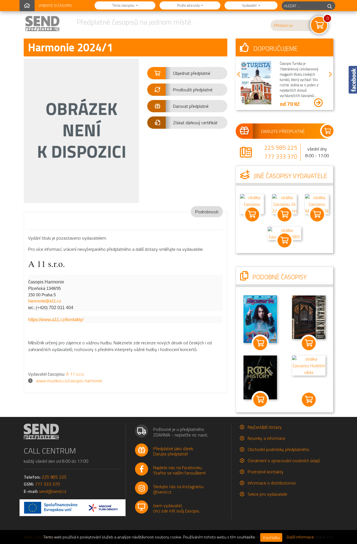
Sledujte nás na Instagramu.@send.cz (178, 489)
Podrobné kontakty (265, 471)
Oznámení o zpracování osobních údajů (284, 460)
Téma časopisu (123, 5)
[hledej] (329, 5)
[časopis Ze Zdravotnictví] (284, 203)
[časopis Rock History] (260, 377)
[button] (187, 73)
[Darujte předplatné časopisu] (284, 131)
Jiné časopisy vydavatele (289, 176)
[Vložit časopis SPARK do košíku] (260, 343)
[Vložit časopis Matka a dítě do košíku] (317, 214)
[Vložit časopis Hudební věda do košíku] (308, 400)
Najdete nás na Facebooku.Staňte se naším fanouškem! (179, 470)
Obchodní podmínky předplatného (278, 449)
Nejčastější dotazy (265, 427)
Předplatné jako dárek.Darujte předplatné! (173, 451)
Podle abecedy (189, 5)
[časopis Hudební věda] (308, 365)
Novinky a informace (266, 438)
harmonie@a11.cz (44, 301)
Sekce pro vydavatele (267, 494)
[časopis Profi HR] (252, 203)
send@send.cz (52, 491)
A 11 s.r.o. (75, 374)
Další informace (300, 537)
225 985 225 (280, 147)
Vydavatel (249, 5)
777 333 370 (280, 156)
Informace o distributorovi (272, 482)
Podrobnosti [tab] (206, 211)
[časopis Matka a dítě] (317, 203)
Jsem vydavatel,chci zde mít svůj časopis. (176, 508)
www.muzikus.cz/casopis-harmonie (69, 380)
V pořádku (271, 537)
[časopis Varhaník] (308, 316)
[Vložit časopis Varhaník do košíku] (308, 343)
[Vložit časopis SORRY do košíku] (284, 240)
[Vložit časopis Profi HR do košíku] (252, 214)
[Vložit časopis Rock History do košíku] (260, 400)
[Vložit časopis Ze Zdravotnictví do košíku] (284, 214)
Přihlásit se (283, 25)
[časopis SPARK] (260, 318)
